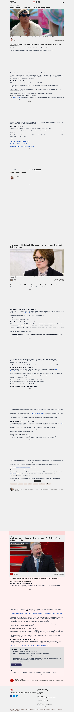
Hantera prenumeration (42, 689)
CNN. (53, 50)
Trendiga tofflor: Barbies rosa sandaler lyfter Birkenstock (22, 146)
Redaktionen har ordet (41, 701)
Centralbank (13, 483)
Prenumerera (37, 169)
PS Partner (19, 536)
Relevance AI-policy (41, 699)
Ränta (30, 483)
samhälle (24, 172)
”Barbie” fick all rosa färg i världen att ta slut (19, 141)
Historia (17, 172)
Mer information (16, 664)
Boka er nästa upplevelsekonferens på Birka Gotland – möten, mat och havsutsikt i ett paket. (29, 645)
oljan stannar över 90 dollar (16, 473)
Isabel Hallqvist (17, 176)
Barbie (12, 172)
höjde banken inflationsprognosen (24, 325)
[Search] (61, 2)
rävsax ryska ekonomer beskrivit (23, 467)
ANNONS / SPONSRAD (19, 679)
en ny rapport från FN (17, 97)
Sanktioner (42, 483)
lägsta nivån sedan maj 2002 (27, 411)
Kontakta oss (40, 692)
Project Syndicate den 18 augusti (40, 436)
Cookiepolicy (40, 696)
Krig (25, 483)
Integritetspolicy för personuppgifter (44, 695)
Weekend (18, 5)
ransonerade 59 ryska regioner (36, 413)
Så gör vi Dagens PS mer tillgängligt (44, 704)
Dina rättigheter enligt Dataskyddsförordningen (46, 697)
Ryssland (35, 483)
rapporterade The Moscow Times (25, 312)
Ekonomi (20, 483)
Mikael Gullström (18, 488)
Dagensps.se (12, 5)
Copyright (39, 693)
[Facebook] (11, 696)
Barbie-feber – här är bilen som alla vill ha (19, 143)
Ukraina (48, 483)
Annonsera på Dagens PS (42, 700)
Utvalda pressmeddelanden (43, 690)
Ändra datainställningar (42, 706)
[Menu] (63, 2)
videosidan (16, 581)
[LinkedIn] (17, 696)
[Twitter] (14, 696)
